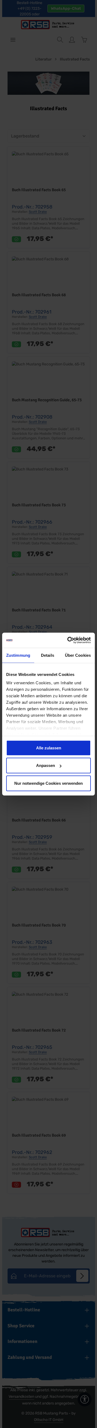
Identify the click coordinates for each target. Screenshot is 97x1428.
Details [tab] (47, 655)
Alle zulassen (48, 747)
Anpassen (45, 765)
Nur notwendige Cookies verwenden (48, 783)
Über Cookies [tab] (78, 655)
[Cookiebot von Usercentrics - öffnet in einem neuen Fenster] (68, 640)
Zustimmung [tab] (18, 655)
